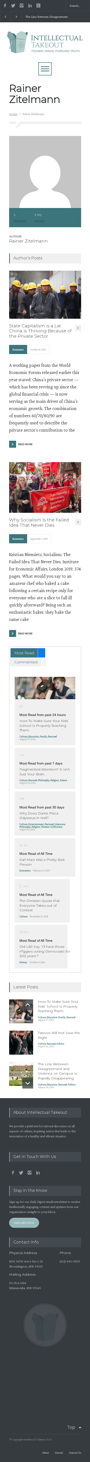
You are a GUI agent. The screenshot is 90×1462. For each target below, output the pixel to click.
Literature (60, 824)
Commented (25, 662)
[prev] (27, 1004)
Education (33, 736)
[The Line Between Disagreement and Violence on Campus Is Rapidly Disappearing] (21, 1074)
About (45, 1452)
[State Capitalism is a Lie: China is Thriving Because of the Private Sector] (45, 295)
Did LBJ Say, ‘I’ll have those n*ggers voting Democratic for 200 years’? (44, 951)
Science (63, 780)
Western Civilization (51, 826)
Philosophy (43, 780)
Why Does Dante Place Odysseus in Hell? (39, 815)
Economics (18, 349)
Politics (60, 1043)
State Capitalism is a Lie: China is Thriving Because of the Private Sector (40, 331)
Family (43, 736)
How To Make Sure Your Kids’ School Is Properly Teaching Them (44, 725)
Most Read (24, 653)
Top (71, 1427)
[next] (27, 1083)
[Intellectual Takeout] (45, 47)
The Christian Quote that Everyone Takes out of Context (39, 905)
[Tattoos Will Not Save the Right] (21, 1043)
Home (13, 114)
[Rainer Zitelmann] (45, 172)
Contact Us (75, 1452)
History (23, 962)
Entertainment (36, 824)
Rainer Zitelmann (28, 241)
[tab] (28, 652)
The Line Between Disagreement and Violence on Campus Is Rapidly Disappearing (46, 17)
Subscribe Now (24, 1222)
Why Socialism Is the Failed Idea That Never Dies (39, 523)
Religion (54, 780)
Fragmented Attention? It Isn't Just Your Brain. (44, 771)
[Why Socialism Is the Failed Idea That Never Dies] (45, 487)
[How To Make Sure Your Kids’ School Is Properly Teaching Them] (45, 688)
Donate (59, 1452)
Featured (52, 736)
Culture (23, 736)
